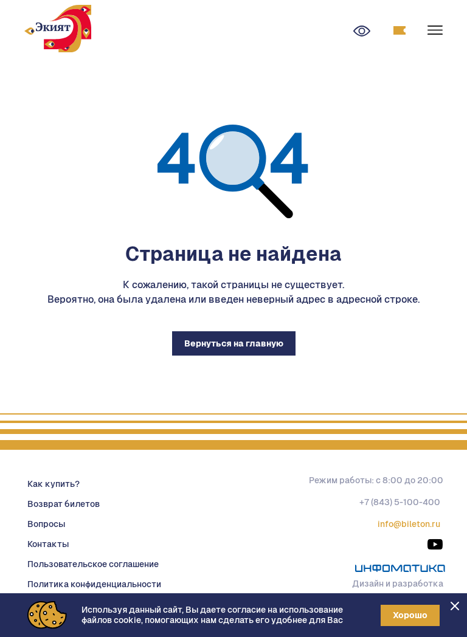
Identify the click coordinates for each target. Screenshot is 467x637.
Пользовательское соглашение (93, 564)
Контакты (48, 544)
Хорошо (410, 615)
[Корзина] (399, 31)
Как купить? (53, 484)
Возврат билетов (63, 504)
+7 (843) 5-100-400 (399, 502)
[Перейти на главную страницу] (58, 30)
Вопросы (46, 524)
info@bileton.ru (409, 524)
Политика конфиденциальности (94, 584)
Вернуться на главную (233, 343)
